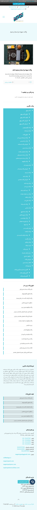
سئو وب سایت (19, 504)
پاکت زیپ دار (27, 186)
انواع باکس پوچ (24, 114)
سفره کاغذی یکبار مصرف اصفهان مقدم (22, 352)
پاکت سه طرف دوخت (25, 194)
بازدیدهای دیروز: (29, 486)
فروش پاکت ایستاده (23, 144)
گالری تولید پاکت (24, 273)
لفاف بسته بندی (27, 262)
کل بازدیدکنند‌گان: (29, 492)
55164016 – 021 (26, 444)
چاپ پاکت (25, 249)
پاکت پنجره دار (27, 165)
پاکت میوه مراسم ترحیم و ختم (22, 69)
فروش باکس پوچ (24, 120)
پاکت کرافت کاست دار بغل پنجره (24, 298)
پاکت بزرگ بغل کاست (27, 339)
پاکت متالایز (28, 242)
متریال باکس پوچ (24, 124)
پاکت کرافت (28, 231)
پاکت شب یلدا (24, 204)
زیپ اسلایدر (29, 325)
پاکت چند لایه (27, 183)
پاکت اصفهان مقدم (23, 151)
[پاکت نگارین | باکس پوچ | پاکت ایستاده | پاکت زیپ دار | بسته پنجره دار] (18, 17)
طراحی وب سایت (29, 504)
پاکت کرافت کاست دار (22, 235)
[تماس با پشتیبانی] (32, 482)
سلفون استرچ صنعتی (27, 303)
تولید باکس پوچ (24, 117)
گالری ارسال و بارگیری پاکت (21, 269)
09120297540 (25, 451)
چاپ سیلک (28, 245)
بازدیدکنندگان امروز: (28, 484)
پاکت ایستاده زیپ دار (22, 137)
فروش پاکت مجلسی (23, 179)
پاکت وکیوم (25, 161)
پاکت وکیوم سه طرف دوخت (25, 321)
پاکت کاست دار (27, 228)
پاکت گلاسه (28, 239)
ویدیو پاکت (28, 266)
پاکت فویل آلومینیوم (27, 294)
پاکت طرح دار (27, 200)
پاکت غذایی (28, 208)
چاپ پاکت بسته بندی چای (26, 289)
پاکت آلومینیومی (27, 127)
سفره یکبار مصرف (26, 253)
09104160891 (21, 449)
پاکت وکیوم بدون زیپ (26, 307)
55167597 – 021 (26, 438)
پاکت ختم (25, 176)
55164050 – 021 (26, 442)
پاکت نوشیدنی (24, 218)
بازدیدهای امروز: (29, 482)
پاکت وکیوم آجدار (28, 330)
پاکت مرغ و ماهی (24, 215)
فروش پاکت (28, 259)
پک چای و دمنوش (23, 221)
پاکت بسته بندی (27, 148)
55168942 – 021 (26, 440)
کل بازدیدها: (30, 490)
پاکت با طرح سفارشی (19, 4)
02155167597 (12, 7)
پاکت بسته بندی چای (23, 155)
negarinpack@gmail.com (17, 9)
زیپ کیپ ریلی (24, 190)
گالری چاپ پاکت (24, 276)
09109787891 (23, 7)
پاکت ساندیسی (24, 141)
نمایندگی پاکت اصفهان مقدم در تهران (23, 316)
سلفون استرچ (27, 256)
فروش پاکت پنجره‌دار (22, 169)
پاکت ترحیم (28, 172)
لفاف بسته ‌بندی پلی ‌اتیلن (26, 348)
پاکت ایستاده (27, 131)
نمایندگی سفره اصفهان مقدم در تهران (23, 312)
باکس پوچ (28, 110)
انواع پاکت (25, 134)
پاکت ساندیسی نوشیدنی (26, 343)
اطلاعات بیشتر (8, 82)
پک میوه (26, 224)
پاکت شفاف (28, 197)
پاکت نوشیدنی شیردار (26, 334)
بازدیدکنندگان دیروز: (28, 488)
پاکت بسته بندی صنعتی (22, 158)
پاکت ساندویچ (24, 211)
